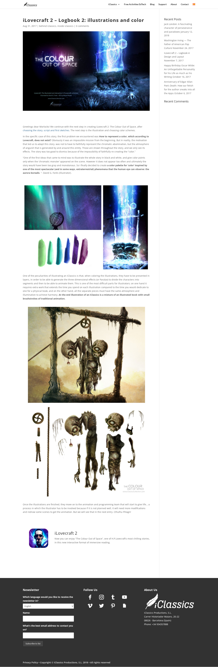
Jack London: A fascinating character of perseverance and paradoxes (178, 28)
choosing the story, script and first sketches (46, 130)
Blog (152, 4)
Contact (185, 4)
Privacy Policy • (31, 662)
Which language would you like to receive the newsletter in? (48, 598)
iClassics (112, 4)
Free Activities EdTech (135, 4)
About (174, 4)
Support (162, 4)
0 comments (82, 25)
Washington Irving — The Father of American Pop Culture (177, 44)
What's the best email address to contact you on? (48, 627)
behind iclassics (47, 25)
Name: (26, 612)
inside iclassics (65, 25)
